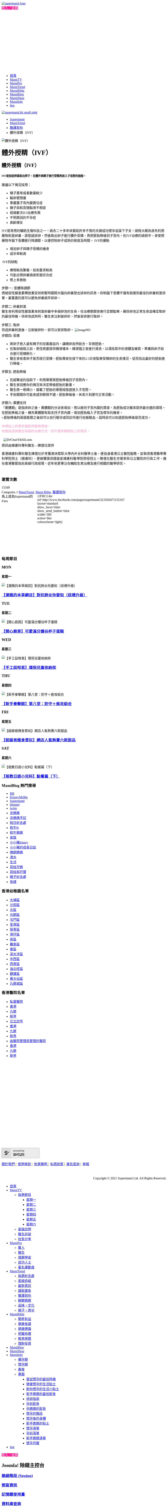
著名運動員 (26, 1267)
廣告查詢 (72, 1164)
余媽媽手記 (18, 818)
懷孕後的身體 (36, 1418)
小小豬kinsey (19, 842)
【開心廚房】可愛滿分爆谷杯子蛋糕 (33, 631)
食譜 (13, 882)
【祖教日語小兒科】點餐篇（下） (31, 776)
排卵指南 (32, 1399)
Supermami (17, 119)
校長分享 (24, 1239)
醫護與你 (16, 127)
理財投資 (24, 1343)
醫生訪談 (24, 1234)
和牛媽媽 (16, 832)
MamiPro (16, 83)
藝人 (21, 1247)
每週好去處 (26, 1276)
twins (13, 808)
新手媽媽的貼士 (37, 1423)
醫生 (21, 1252)
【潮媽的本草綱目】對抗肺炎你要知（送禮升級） (44, 595)
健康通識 (24, 1329)
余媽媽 (15, 813)
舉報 (86, 1164)
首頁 (13, 75)
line (12, 105)
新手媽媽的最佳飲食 (41, 1394)
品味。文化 (26, 1305)
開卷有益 (24, 1319)
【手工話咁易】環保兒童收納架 (29, 667)
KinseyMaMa (19, 797)
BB (12, 793)
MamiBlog (17, 94)
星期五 (31, 1219)
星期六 (31, 1224)
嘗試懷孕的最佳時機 (41, 1379)
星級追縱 (24, 1281)
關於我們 (8, 1164)
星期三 (31, 1209)
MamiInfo (16, 101)
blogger (15, 804)
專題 (21, 1374)
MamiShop (17, 98)
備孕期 (23, 1359)
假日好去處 (18, 823)
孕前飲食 (32, 1404)
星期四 (31, 1214)
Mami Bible (43, 492)
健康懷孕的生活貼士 (41, 1384)
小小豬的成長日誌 (23, 847)
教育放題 (24, 1338)
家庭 (13, 837)
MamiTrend (17, 87)
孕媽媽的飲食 (36, 1408)
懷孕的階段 (34, 1413)
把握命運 (24, 1333)
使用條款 (24, 1164)
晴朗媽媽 (16, 852)
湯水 (13, 857)
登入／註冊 (10, 8)
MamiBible (17, 90)
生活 (13, 862)
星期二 (31, 1204)
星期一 (31, 1199)
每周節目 (24, 1195)
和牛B (14, 827)
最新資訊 (24, 1286)
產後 (21, 1369)
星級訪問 (24, 1229)
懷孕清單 (32, 1428)
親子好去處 (18, 877)
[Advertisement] (84, 41)
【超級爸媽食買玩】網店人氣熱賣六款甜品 (39, 740)
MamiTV (16, 79)
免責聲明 (41, 1164)
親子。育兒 (26, 1310)
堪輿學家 (24, 1257)
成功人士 (24, 1262)
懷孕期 (23, 1364)
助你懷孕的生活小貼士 (42, 1389)
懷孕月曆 (32, 1443)
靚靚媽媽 (24, 1300)
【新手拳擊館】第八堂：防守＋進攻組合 (37, 704)
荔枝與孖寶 (18, 872)
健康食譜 (24, 1324)
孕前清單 (32, 1433)
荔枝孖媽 (16, 867)
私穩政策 (56, 1164)
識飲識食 (24, 1290)
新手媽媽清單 (36, 1438)
